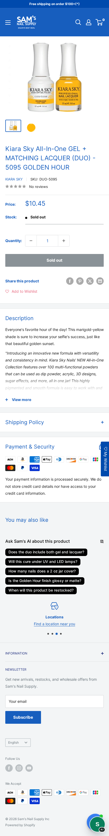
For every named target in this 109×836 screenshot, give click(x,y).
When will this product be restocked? (41, 590)
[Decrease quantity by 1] (31, 240)
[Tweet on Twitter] (90, 281)
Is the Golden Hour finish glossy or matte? (44, 580)
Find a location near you (54, 624)
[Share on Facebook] (70, 281)
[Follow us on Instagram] (19, 768)
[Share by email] (100, 281)
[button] (21, 291)
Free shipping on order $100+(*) (54, 4)
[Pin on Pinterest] (80, 281)
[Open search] (78, 22)
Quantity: (13, 240)
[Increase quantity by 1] (63, 240)
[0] (99, 22)
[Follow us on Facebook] (9, 768)
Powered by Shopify (20, 825)
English (13, 742)
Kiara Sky (14, 179)
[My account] (88, 22)
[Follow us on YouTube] (29, 768)
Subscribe (23, 717)
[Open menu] (8, 22)
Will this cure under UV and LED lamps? (42, 561)
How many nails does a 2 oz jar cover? (42, 571)
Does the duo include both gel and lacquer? (46, 552)
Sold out (54, 260)
